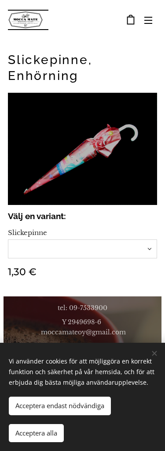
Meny (148, 20)
